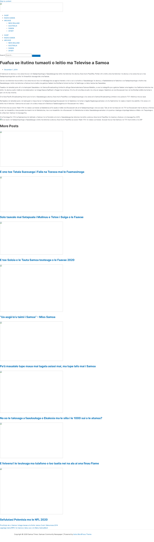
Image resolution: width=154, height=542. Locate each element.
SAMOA (11, 28)
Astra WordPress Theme (82, 534)
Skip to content (5, 1)
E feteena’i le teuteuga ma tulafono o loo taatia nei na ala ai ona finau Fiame (49, 463)
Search (2, 55)
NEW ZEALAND (14, 23)
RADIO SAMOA (9, 18)
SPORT (11, 31)
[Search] (36, 56)
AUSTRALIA (12, 26)
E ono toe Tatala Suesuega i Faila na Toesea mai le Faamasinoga (42, 171)
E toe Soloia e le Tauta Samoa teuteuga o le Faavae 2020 (37, 260)
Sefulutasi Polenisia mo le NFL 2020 (24, 519)
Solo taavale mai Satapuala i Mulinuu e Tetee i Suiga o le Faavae (41, 217)
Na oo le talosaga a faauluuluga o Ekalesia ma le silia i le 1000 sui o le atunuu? (51, 418)
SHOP (6, 15)
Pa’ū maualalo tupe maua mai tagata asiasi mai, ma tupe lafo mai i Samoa (48, 366)
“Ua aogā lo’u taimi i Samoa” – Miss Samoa (27, 317)
